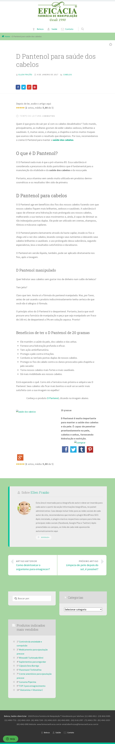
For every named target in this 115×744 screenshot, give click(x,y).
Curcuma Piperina (27, 682)
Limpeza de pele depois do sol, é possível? (82, 565)
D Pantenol (53, 398)
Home (7, 36)
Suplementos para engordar (32, 661)
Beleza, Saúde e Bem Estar (15, 716)
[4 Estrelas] (22, 108)
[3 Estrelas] (20, 108)
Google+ (45, 537)
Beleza (40, 29)
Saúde (54, 29)
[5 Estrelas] (24, 108)
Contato (69, 29)
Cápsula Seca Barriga (29, 665)
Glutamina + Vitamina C (31, 690)
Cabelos (67, 74)
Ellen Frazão (40, 492)
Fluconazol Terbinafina (30, 669)
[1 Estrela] (17, 108)
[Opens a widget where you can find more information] (10, 739)
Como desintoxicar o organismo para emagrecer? (33, 565)
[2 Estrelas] (18, 108)
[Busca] (80, 26)
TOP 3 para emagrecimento (32, 685)
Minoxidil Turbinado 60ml (31, 657)
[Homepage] (57, 11)
